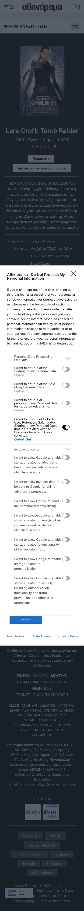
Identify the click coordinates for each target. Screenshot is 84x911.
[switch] (66, 369)
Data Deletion (16, 636)
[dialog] (42, 455)
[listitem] (42, 358)
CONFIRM (26, 619)
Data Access (42, 636)
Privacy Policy (68, 636)
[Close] (74, 275)
